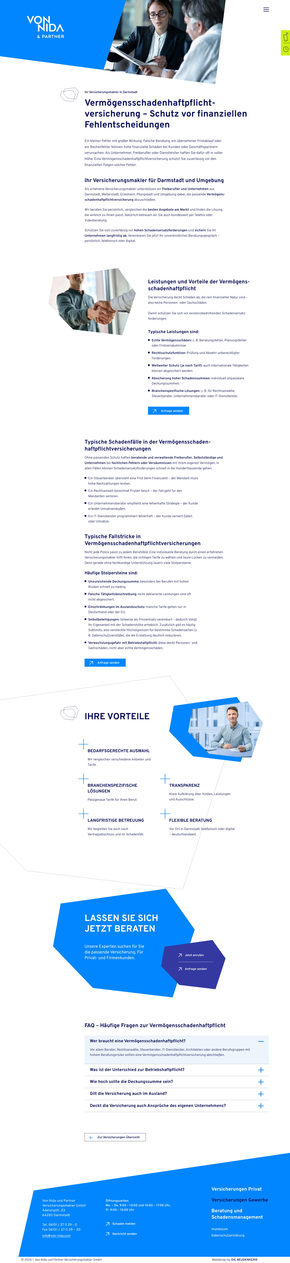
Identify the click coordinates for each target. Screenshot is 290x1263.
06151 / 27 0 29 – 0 (63, 1225)
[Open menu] (266, 9)
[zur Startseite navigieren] (50, 27)
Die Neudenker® (244, 1260)
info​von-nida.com (56, 1236)
